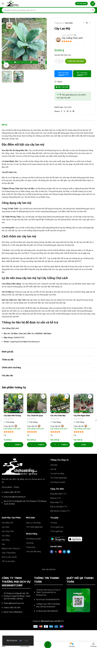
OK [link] (21, 641)
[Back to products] (86, 22)
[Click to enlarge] (6, 65)
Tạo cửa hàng (81, 3)
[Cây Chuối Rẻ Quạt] (37, 403)
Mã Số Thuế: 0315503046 (13, 612)
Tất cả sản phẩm (8, 561)
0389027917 (19, 337)
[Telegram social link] (73, 111)
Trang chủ (58, 23)
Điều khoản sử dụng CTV (60, 511)
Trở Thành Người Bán (58, 478)
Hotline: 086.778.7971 (12, 492)
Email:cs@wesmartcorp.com (14, 603)
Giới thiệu (53, 465)
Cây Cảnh (69, 23)
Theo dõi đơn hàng (33, 551)
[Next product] (89, 22)
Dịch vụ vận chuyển (9, 557)
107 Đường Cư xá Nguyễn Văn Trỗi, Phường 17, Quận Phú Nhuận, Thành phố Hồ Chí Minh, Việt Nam (17, 596)
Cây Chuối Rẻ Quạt (35, 415)
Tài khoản (30, 543)
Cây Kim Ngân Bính (82, 415)
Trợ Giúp (53, 523)
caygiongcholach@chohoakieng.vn (25, 341)
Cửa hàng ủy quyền (57, 482)
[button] (4, 43)
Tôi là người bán (56, 531)
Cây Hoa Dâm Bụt (58, 415)
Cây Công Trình (8, 531)
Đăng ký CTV (55, 498)
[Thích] (20, 397)
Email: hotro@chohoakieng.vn (15, 497)
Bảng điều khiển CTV (58, 494)
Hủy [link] (26, 641)
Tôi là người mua (56, 527)
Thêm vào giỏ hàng (75, 61)
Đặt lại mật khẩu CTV (58, 506)
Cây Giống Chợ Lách (72, 37)
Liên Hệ (53, 469)
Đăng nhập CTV (56, 502)
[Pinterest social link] (67, 111)
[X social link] (64, 111)
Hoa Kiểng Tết (7, 523)
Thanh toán (30, 547)
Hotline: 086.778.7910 (12, 608)
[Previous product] (84, 22)
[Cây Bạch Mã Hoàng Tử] (13, 403)
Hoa (3, 544)
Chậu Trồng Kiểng (8, 553)
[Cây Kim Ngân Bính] (83, 403)
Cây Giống (6, 535)
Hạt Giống (5, 540)
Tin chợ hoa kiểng (57, 473)
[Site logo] (13, 3)
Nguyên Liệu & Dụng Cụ (11, 548)
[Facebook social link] (61, 111)
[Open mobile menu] (3, 3)
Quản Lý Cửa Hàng (33, 523)
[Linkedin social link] (70, 111)
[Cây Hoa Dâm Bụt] (60, 403)
